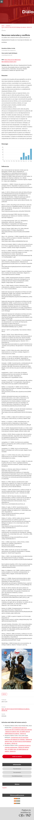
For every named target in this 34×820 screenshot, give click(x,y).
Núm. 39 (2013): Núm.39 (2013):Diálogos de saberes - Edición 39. (17, 27)
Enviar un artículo (17, 756)
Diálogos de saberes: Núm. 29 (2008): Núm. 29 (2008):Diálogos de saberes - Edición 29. (17, 749)
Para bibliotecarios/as (17, 776)
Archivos (8, 25)
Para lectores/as (17, 768)
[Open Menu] (1, 1)
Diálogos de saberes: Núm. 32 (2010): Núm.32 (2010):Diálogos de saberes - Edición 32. (18, 741)
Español (4, 787)
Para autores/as (17, 772)
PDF (5, 694)
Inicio (3, 25)
